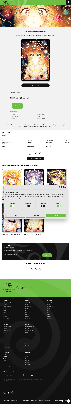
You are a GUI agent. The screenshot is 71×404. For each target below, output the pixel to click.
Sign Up (33, 375)
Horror (4, 312)
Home (3, 28)
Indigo (38, 116)
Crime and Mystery (7, 306)
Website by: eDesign (61, 400)
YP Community (6, 352)
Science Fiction (6, 318)
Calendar (5, 356)
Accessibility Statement (44, 400)
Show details (60, 211)
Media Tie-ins (6, 340)
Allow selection (35, 215)
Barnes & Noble (40, 114)
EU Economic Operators (8, 366)
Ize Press (27, 362)
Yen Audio (27, 360)
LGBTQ (4, 314)
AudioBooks (50, 300)
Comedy (5, 304)
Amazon (13, 114)
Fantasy (3, 135)
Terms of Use (11, 380)
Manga (6, 28)
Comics (5, 324)
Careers (5, 360)
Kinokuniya (14, 118)
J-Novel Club (27, 364)
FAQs (4, 362)
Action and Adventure (7, 302)
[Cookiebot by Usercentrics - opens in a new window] (60, 187)
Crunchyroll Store (41, 118)
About (4, 358)
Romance (5, 316)
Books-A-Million (15, 116)
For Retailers (5, 364)
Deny (15, 215)
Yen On (26, 356)
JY (25, 358)
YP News (5, 354)
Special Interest (6, 322)
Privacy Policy (34, 400)
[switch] (28, 206)
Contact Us (5, 368)
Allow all (56, 215)
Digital (27, 324)
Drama (4, 308)
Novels (5, 300)
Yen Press (27, 354)
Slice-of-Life (5, 320)
